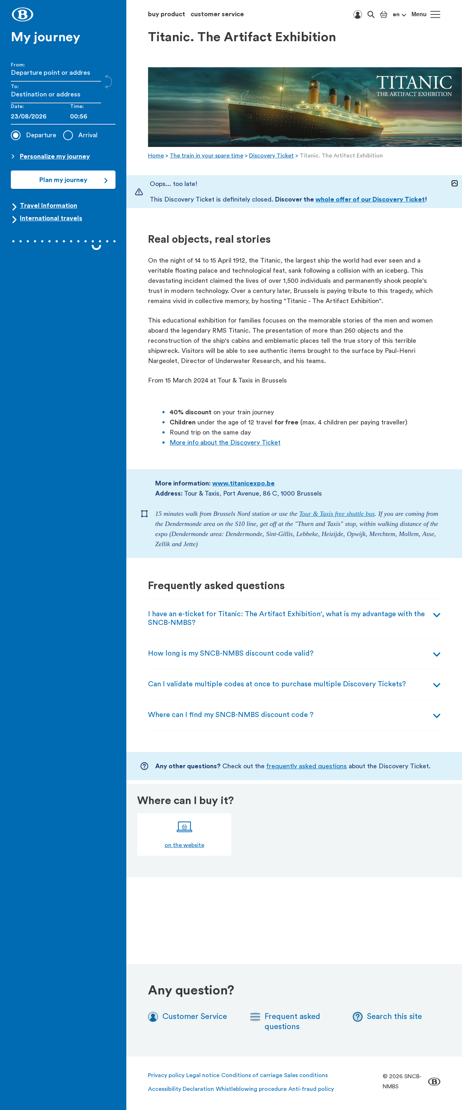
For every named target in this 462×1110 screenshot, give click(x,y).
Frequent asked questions (292, 1021)
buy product (166, 14)
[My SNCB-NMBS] (357, 14)
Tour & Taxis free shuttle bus (337, 513)
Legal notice (202, 1075)
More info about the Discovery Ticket (225, 442)
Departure (41, 135)
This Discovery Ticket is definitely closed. (288, 199)
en (396, 14)
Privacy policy (166, 1075)
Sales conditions (306, 1075)
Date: (17, 106)
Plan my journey (63, 180)
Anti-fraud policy (311, 1089)
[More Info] (454, 183)
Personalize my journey (55, 156)
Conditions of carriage (251, 1075)
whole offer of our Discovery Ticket (370, 199)
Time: (77, 106)
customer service (217, 14)
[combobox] (93, 116)
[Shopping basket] (383, 14)
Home (156, 156)
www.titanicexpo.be (243, 483)
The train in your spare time (206, 156)
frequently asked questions (306, 766)
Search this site (394, 1016)
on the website (184, 845)
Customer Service (194, 1016)
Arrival (87, 135)
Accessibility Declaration (181, 1089)
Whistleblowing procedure (251, 1089)
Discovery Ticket (271, 156)
